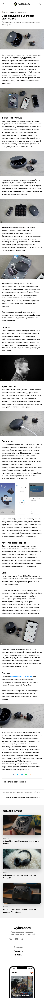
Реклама (18, 955)
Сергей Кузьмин (9, 12)
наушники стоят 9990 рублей (21, 676)
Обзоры (6, 838)
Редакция (18, 951)
